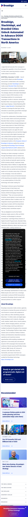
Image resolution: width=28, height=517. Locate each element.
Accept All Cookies (14, 284)
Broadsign (20, 79)
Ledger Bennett (9, 106)
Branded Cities (12, 86)
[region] (14, 258)
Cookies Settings (14, 276)
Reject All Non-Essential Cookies (14, 280)
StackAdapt (15, 84)
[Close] (22, 231)
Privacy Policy (8, 239)
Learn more (14, 513)
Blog (2, 16)
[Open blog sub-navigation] (2, 11)
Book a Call (9, 379)
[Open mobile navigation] (26, 5)
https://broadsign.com (7, 359)
